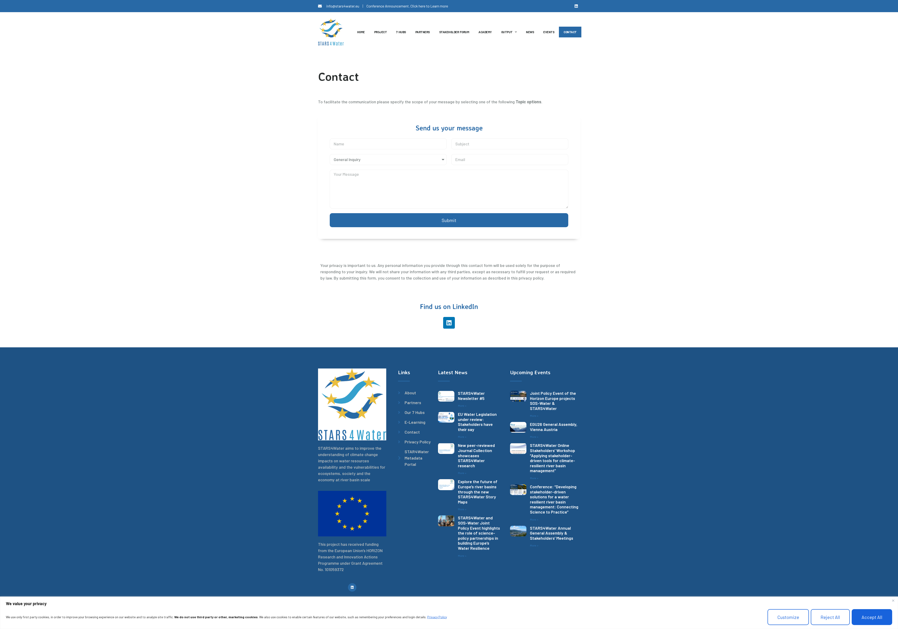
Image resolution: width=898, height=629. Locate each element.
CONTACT (570, 32)
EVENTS (548, 32)
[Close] (893, 600)
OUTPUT (507, 32)
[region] (449, 613)
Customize (788, 617)
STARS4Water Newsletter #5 (471, 396)
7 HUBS (401, 32)
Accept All (872, 617)
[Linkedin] (576, 6)
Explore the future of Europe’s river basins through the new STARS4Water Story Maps (477, 491)
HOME (361, 32)
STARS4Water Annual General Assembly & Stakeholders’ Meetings (551, 533)
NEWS (530, 32)
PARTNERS (422, 32)
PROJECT (380, 32)
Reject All (830, 617)
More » (462, 405)
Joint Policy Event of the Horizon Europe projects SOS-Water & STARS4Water (553, 401)
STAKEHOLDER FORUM (454, 32)
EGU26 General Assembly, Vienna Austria (553, 427)
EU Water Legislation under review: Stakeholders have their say (477, 422)
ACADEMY (485, 32)
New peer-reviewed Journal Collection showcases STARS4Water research (476, 455)
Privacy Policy (437, 617)
